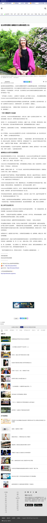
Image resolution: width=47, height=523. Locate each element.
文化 (17, 496)
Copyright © (24, 518)
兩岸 (22, 14)
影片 (6, 494)
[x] (33, 492)
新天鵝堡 (6, 330)
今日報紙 (6, 492)
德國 (2, 331)
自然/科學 (17, 498)
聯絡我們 (8, 518)
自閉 (38, 330)
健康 (46, 14)
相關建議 (3, 518)
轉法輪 (21, 330)
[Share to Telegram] (27, 82)
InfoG (32, 14)
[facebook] (28, 492)
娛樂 (17, 506)
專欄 (36, 14)
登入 (22, 327)
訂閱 (29, 327)
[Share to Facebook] (24, 82)
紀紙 (17, 500)
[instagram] (25, 492)
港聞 (18, 14)
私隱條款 (18, 518)
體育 (17, 502)
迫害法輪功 (12, 330)
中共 (17, 330)
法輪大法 (33, 330)
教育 (17, 504)
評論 (39, 14)
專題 (6, 508)
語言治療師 (43, 330)
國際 (25, 14)
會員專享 (7, 14)
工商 (17, 510)
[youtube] (36, 492)
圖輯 (17, 508)
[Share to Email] (31, 82)
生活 (42, 14)
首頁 (2, 14)
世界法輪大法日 (27, 330)
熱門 (15, 14)
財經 (28, 14)
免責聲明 (13, 518)
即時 (12, 14)
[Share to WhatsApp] (29, 82)
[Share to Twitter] (26, 82)
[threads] (31, 492)
